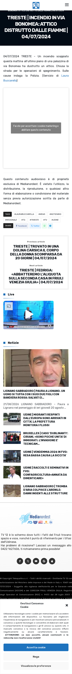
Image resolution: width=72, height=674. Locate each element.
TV (46, 220)
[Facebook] (20, 561)
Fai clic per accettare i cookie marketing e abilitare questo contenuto (36, 128)
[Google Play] (44, 561)
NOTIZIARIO (56, 214)
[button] (66, 605)
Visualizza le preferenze (36, 665)
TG (24, 220)
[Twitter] (28, 561)
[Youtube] (36, 561)
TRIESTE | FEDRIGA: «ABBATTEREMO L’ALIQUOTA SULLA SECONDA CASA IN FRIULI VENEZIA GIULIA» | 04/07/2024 (36, 274)
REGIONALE (12, 220)
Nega (36, 656)
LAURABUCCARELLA (25, 214)
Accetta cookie (36, 647)
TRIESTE (35, 220)
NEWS (42, 214)
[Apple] (52, 561)
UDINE (56, 220)
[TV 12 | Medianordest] (36, 2)
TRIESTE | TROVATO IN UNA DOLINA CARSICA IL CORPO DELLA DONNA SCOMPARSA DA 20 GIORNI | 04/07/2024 (36, 250)
